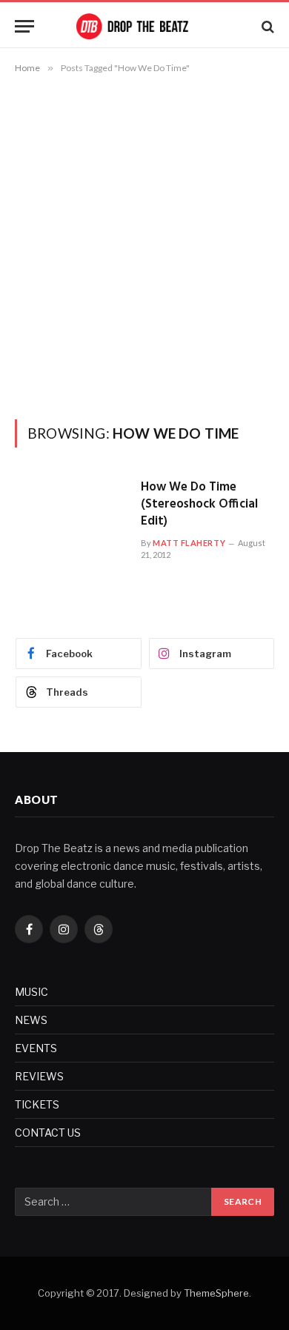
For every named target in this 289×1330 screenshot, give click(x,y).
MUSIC (31, 991)
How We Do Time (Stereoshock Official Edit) (199, 504)
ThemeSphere (216, 1293)
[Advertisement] (144, 243)
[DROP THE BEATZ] (144, 26)
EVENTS (36, 1048)
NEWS (31, 1020)
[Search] (266, 26)
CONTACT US (48, 1132)
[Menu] (24, 26)
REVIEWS (39, 1076)
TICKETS (37, 1104)
